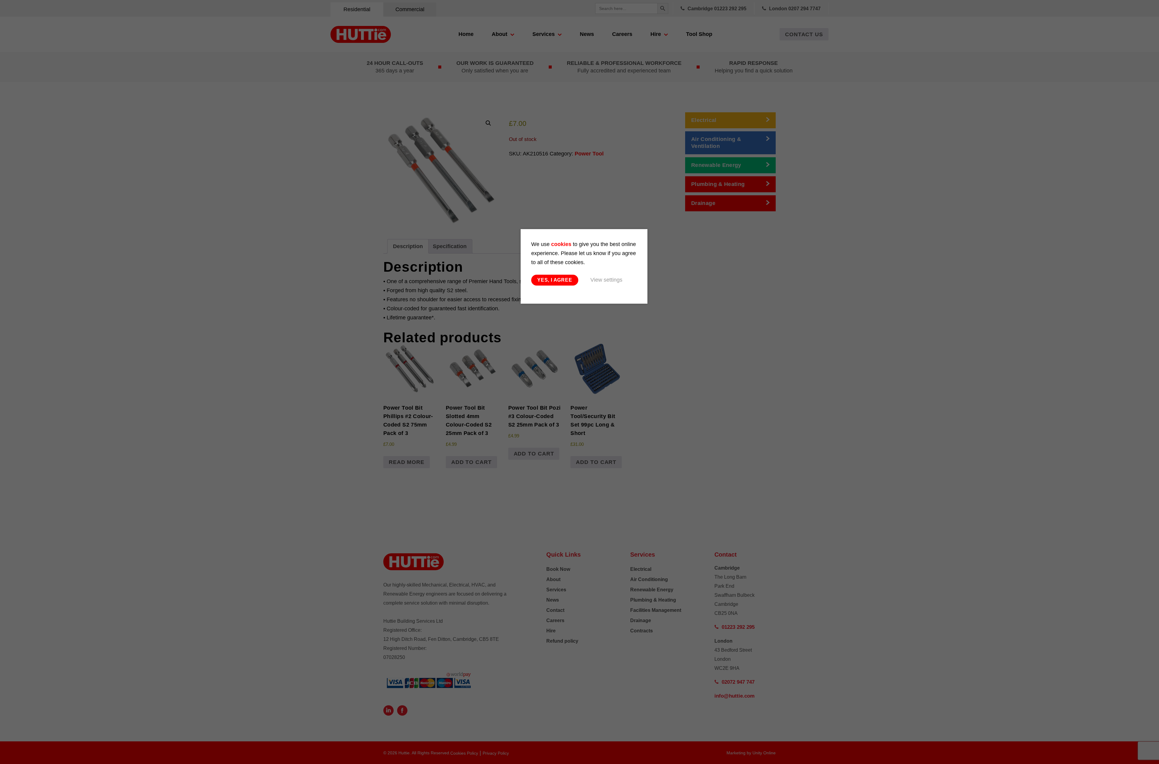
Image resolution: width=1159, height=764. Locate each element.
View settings (606, 280)
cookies (561, 244)
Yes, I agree (554, 280)
